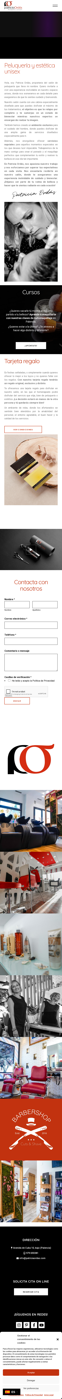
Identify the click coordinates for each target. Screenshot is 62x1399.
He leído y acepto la (33, 680)
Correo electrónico (15, 618)
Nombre (7, 610)
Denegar (31, 1380)
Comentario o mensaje (16, 651)
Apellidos (36, 610)
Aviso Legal (48, 1395)
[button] (57, 1339)
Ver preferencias (31, 1388)
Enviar (17, 701)
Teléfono (10, 634)
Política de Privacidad (34, 1395)
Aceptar (31, 1372)
